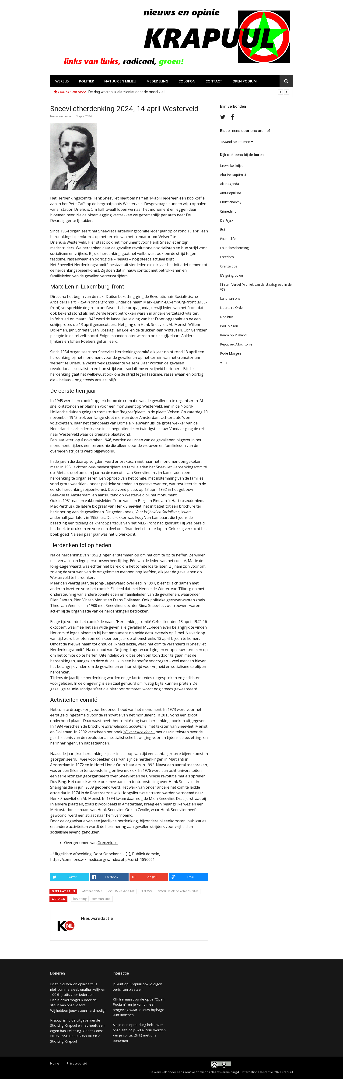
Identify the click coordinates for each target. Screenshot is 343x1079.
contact (129, 1035)
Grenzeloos (108, 842)
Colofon (186, 81)
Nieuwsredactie (60, 116)
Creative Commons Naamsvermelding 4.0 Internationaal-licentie (228, 1072)
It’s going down (231, 275)
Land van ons (230, 298)
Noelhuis (226, 317)
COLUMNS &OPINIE (121, 891)
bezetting (80, 899)
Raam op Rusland (233, 335)
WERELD (62, 81)
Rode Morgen (230, 353)
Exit (222, 229)
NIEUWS (146, 891)
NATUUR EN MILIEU (120, 81)
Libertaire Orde (231, 307)
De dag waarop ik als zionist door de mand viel (126, 92)
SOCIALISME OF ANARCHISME (178, 891)
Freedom (227, 257)
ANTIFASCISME (92, 891)
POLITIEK (86, 81)
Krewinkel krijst (231, 165)
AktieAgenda (229, 184)
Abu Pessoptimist (233, 174)
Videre (224, 362)
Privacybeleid (77, 1063)
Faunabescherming (234, 248)
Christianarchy (230, 202)
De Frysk (226, 220)
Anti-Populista (230, 193)
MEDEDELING (157, 81)
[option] (188, 92)
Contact (214, 81)
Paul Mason (229, 326)
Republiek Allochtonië (236, 344)
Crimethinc (228, 211)
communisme (101, 899)
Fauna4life (228, 238)
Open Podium (244, 81)
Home (54, 1063)
